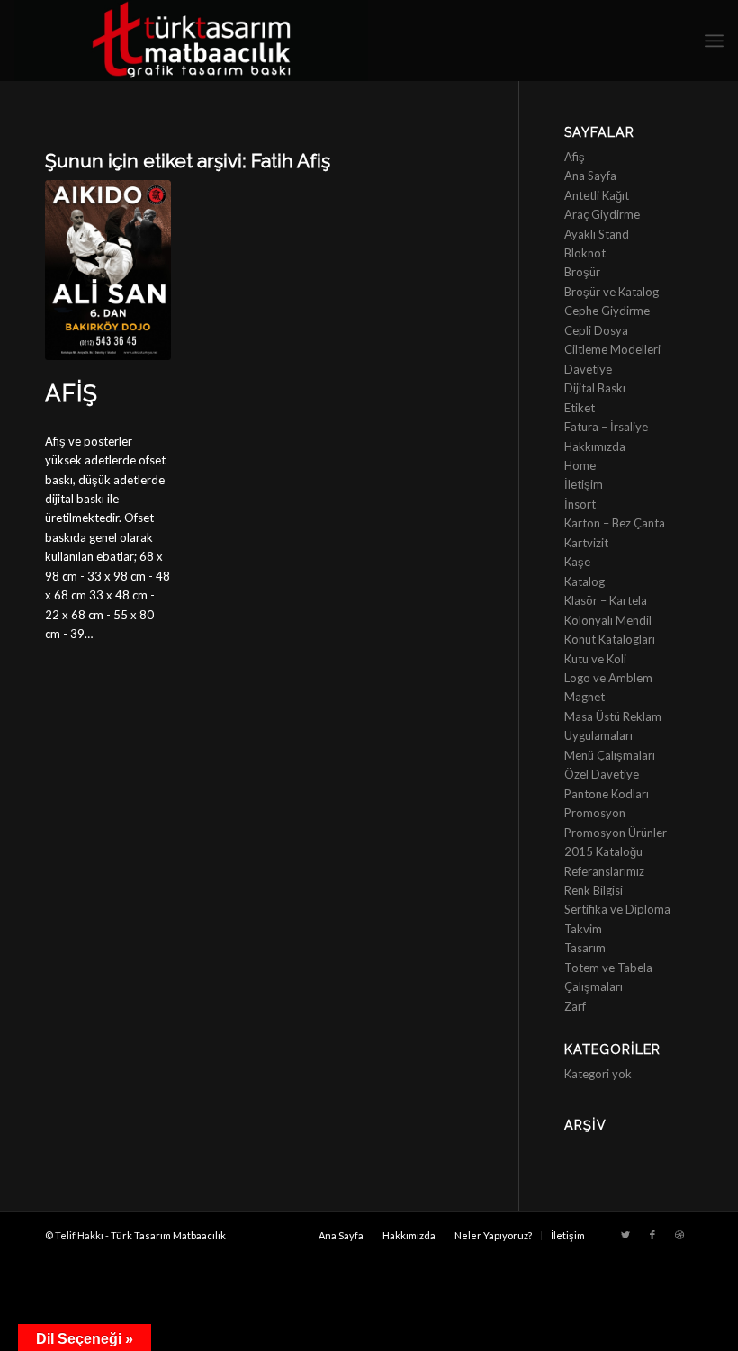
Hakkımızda (595, 446)
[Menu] (714, 40)
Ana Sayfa (590, 175)
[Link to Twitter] (625, 1234)
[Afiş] (108, 270)
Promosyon (595, 813)
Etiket (579, 408)
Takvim (583, 929)
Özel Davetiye (601, 774)
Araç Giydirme (602, 214)
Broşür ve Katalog (611, 291)
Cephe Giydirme (607, 310)
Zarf (575, 1006)
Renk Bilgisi (593, 890)
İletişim (583, 484)
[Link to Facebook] (652, 1234)
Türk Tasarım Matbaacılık (168, 1235)
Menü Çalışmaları (609, 755)
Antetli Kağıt (596, 195)
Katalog (584, 581)
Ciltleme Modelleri (612, 349)
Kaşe (577, 561)
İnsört (580, 504)
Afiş (71, 393)
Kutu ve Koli (595, 659)
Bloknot (585, 253)
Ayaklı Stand (596, 234)
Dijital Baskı (595, 388)
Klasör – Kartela (605, 600)
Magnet (584, 696)
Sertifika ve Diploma (617, 909)
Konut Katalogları (609, 639)
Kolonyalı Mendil (608, 620)
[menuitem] (341, 1235)
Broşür (582, 272)
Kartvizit (586, 543)
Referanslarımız (604, 871)
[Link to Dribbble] (679, 1234)
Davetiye (588, 369)
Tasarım (585, 948)
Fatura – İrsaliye (606, 426)
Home (580, 465)
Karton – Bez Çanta (614, 523)
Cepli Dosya (596, 330)
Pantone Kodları (606, 794)
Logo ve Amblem (608, 678)
